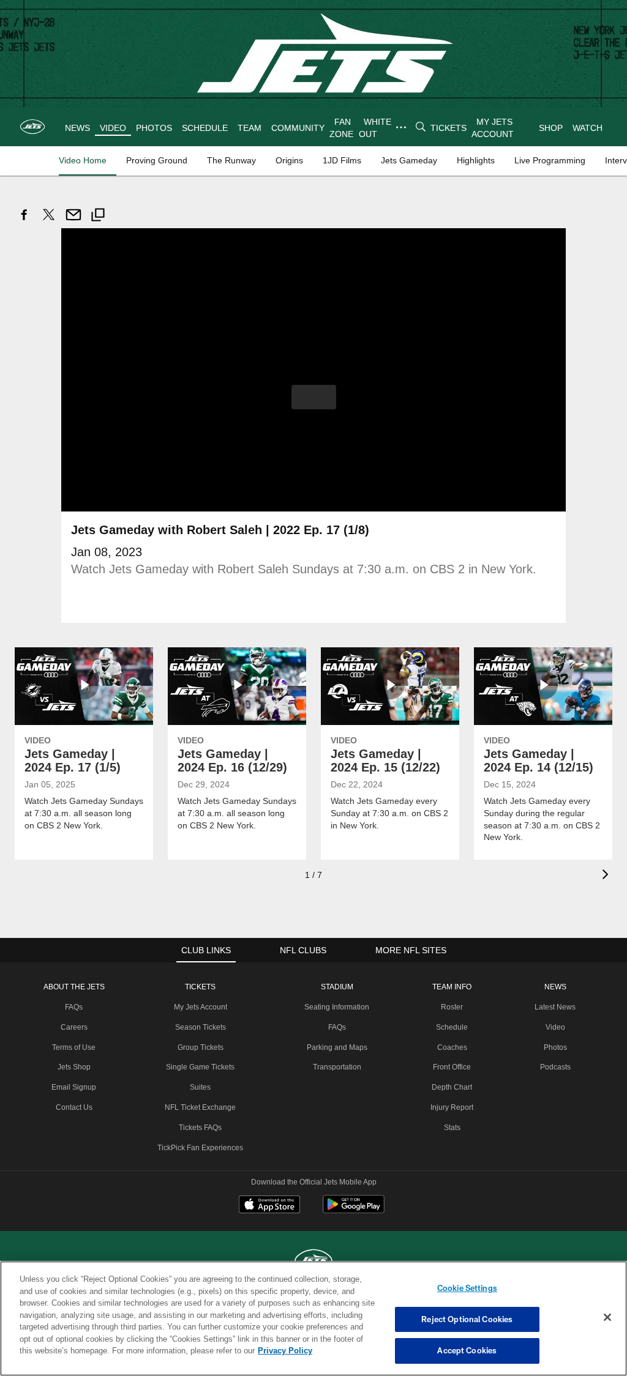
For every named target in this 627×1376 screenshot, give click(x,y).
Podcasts (553, 1066)
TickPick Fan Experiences (201, 1147)
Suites (200, 1086)
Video (553, 1026)
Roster (451, 1006)
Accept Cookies (467, 1350)
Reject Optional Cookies (466, 1319)
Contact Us (76, 1107)
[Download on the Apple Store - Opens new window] (269, 1205)
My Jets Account (200, 1006)
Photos (553, 1047)
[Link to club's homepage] (32, 126)
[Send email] (73, 221)
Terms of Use (76, 1047)
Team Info (451, 986)
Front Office (451, 1066)
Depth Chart (451, 1086)
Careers (76, 1026)
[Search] (420, 127)
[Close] (607, 1317)
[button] (313, 396)
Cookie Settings (467, 1288)
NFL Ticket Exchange (201, 1107)
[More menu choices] (400, 127)
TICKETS (201, 986)
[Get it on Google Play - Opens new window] (353, 1210)
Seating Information (336, 1006)
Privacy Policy (228, 1350)
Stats (451, 1127)
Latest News (553, 1006)
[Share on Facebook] (24, 221)
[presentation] (607, 875)
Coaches (451, 1047)
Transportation (336, 1066)
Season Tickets (201, 1026)
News (553, 986)
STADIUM (336, 986)
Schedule (451, 1026)
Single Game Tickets (201, 1066)
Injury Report (451, 1107)
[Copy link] (98, 216)
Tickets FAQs (201, 1127)
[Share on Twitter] (49, 221)
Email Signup (76, 1086)
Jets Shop (77, 1066)
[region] (313, 1318)
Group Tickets (201, 1047)
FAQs (76, 1006)
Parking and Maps (336, 1047)
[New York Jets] (313, 1261)
